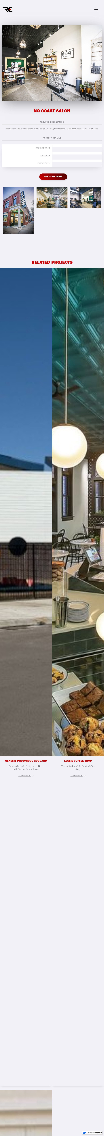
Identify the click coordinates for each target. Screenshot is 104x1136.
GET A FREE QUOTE (53, 177)
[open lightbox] (18, 211)
